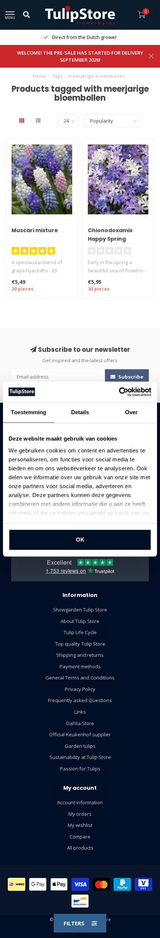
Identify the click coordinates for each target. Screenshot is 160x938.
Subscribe (130, 376)
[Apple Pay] (59, 884)
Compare (80, 836)
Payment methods (80, 666)
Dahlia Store (80, 723)
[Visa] (80, 884)
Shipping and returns (80, 655)
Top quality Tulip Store (80, 643)
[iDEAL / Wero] (16, 884)
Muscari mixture (35, 230)
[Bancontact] (80, 901)
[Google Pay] (38, 884)
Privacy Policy (80, 689)
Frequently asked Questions (80, 700)
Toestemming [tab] (28, 412)
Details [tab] (80, 412)
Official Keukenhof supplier (80, 734)
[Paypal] (122, 884)
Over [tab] (131, 412)
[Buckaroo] (143, 884)
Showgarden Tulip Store (80, 609)
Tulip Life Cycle (80, 632)
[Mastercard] (101, 884)
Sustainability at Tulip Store (80, 757)
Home (40, 76)
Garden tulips (80, 746)
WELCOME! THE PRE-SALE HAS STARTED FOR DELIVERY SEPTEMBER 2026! (80, 56)
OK (80, 539)
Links (80, 711)
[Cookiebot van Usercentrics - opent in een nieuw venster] (118, 392)
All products (80, 847)
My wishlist (80, 825)
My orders (80, 814)
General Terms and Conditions (80, 677)
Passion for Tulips (80, 768)
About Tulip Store (80, 621)
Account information (80, 802)
